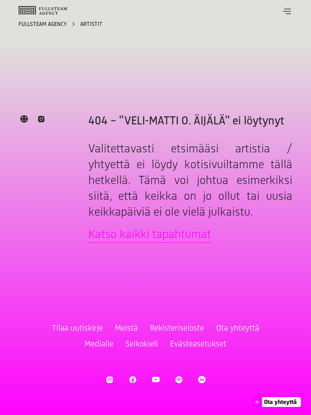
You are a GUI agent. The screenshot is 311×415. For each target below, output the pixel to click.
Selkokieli (142, 344)
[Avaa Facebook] (132, 379)
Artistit (91, 24)
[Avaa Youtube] (155, 379)
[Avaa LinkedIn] (201, 379)
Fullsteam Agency (43, 24)
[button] (287, 11)
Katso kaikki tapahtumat (149, 235)
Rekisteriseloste (177, 328)
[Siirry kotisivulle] (43, 10)
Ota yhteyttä (237, 328)
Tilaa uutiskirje (77, 328)
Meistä (126, 328)
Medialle (99, 344)
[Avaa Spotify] (178, 379)
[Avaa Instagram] (109, 379)
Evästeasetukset (198, 344)
